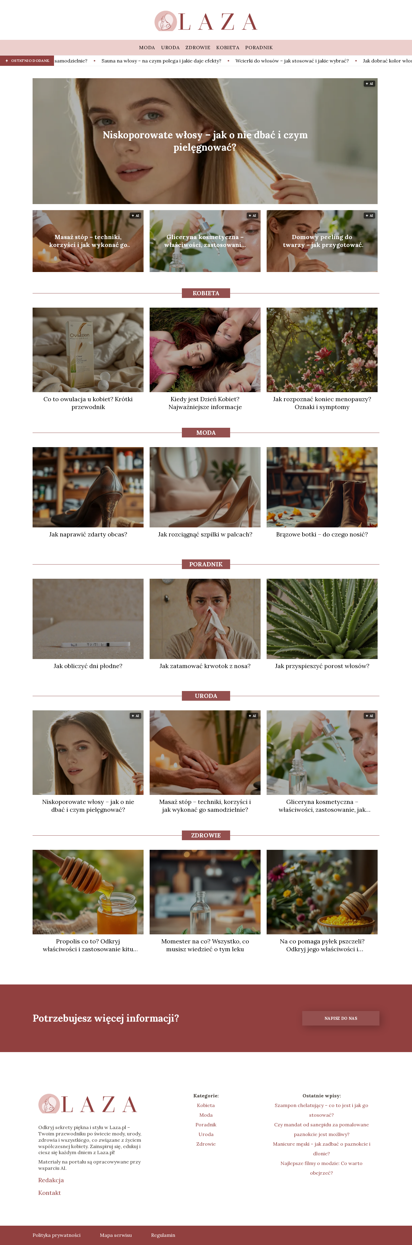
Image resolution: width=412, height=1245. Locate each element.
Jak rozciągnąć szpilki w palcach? (205, 534)
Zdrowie (206, 835)
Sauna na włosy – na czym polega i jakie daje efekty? (75, 61)
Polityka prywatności (57, 1235)
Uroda (206, 695)
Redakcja (51, 1180)
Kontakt (49, 1192)
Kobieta (206, 293)
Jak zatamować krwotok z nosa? (205, 666)
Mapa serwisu (116, 1235)
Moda (206, 432)
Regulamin (163, 1235)
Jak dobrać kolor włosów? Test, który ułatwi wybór (335, 61)
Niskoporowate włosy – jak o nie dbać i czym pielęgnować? (205, 141)
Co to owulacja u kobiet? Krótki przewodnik (88, 403)
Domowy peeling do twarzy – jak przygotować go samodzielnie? (322, 241)
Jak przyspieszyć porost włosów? (322, 666)
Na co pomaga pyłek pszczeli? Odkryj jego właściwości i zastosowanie (322, 945)
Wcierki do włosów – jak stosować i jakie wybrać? (206, 61)
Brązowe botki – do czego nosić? (322, 534)
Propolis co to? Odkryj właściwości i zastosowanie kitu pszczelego (88, 945)
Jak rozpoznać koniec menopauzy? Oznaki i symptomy (322, 403)
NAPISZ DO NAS (341, 1018)
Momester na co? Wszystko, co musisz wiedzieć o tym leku (205, 945)
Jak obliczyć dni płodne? (88, 666)
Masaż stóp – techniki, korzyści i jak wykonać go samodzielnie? (88, 241)
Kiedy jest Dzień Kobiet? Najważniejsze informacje (205, 403)
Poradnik (206, 564)
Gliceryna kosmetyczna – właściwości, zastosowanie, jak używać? (205, 241)
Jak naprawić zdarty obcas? (88, 534)
